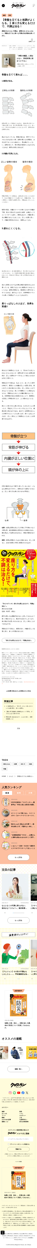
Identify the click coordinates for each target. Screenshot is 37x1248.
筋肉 (30, 764)
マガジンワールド (22, 1237)
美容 (10, 15)
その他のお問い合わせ (11, 1207)
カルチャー (22, 1115)
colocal (21, 1235)
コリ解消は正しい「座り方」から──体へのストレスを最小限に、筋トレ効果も (19, 707)
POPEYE (16, 1233)
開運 (3, 1117)
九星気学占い (23, 1119)
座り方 (23, 764)
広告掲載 (30, 1237)
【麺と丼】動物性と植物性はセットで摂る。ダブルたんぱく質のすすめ (19, 712)
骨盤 (4, 769)
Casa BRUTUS (23, 1233)
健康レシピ (5, 1121)
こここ (11, 1237)
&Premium (10, 1235)
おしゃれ (4, 1113)
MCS (15, 1237)
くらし (21, 1113)
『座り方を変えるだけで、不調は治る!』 (18, 640)
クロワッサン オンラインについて (10, 1205)
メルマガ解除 (18, 1161)
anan (5, 1233)
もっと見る (18, 857)
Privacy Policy (18, 1239)
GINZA (30, 1233)
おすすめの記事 (6, 1119)
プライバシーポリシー (23, 1154)
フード (4, 1115)
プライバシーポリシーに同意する (19, 1144)
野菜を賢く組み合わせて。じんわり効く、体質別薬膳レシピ (19, 718)
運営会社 (23, 1205)
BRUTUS (10, 1233)
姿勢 (15, 764)
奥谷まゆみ (6, 764)
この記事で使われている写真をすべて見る (18, 691)
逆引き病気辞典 (24, 1121)
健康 (4, 15)
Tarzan (16, 1235)
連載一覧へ (18, 1069)
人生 (20, 1117)
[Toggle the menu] (3, 5)
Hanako (4, 1235)
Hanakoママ (27, 1235)
